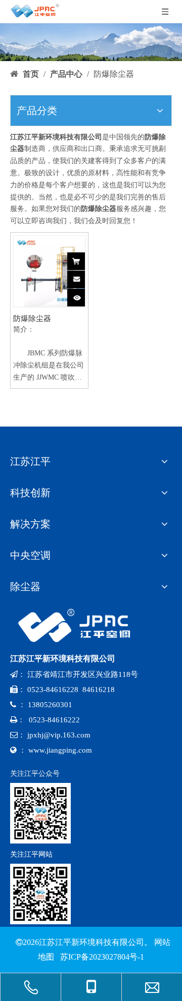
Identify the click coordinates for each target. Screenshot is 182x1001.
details (82, 295)
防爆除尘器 (32, 318)
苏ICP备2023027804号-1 (101, 957)
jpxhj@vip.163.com (58, 735)
